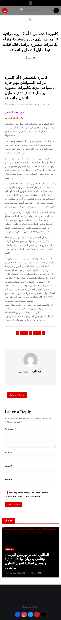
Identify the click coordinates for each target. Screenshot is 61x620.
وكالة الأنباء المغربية (18, 573)
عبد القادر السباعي (15, 104)
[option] (30, 552)
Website (8, 479)
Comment (10, 429)
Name (8, 452)
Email (8, 466)
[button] (53, 521)
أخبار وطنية (9, 549)
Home (30, 57)
